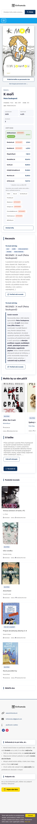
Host (11, 103)
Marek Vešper (7, 634)
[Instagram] (7, 730)
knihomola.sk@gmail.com (14, 719)
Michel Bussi (6, 423)
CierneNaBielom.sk (16, 211)
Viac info (27, 821)
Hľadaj (31, 12)
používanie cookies (12, 725)
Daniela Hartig (7, 554)
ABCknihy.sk (10, 220)
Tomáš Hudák (7, 594)
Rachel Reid (6, 674)
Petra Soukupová (10, 98)
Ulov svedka (8, 551)
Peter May (32, 426)
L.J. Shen (5, 514)
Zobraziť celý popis (11, 459)
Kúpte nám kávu (12, 789)
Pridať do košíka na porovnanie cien (18, 79)
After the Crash (9, 420)
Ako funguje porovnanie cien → (18, 83)
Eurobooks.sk (23, 193)
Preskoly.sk (10, 197)
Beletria (6, 90)
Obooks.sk (13, 202)
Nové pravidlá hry (10, 671)
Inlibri (8, 193)
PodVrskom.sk (14, 216)
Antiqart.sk (14, 206)
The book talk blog (11, 246)
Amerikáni (7, 591)
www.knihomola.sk (11, 713)
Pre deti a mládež (9, 627)
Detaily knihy (10, 228)
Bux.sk (15, 193)
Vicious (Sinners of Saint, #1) (14, 511)
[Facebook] (3, 730)
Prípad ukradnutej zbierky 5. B (15, 631)
